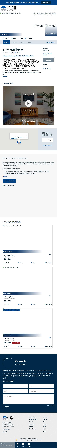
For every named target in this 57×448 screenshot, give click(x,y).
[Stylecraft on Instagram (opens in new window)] (7, 432)
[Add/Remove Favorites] (50, 254)
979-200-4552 (22, 365)
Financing (45, 419)
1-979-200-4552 (6, 429)
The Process (45, 417)
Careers (44, 429)
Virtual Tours (32, 424)
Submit (7, 407)
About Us (31, 426)
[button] (19, 142)
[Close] (26, 134)
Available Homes (33, 419)
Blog (44, 422)
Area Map (30, 42)
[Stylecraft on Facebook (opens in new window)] (4, 432)
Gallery (31, 422)
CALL (18, 446)
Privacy (44, 431)
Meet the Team (32, 429)
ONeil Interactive (38, 440)
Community (22, 42)
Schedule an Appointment (48, 59)
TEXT (23, 446)
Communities (32, 417)
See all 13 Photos (50, 34)
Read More (5, 76)
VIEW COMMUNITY (9, 181)
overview (6, 42)
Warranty (45, 424)
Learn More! (45, 2)
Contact (44, 426)
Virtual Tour (14, 42)
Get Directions (46, 145)
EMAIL (29, 446)
